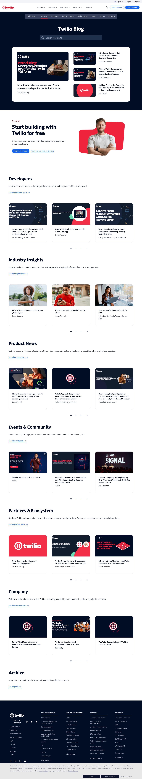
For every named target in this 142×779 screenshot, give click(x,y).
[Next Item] (86, 248)
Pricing (88, 7)
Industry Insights (68, 16)
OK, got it (91, 776)
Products (40, 7)
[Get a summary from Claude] (37, 722)
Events (93, 16)
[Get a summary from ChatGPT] (27, 722)
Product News (82, 16)
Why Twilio (64, 7)
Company (111, 16)
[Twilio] (8, 8)
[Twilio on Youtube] (25, 761)
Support (128, 1)
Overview (44, 16)
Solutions (51, 7)
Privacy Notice (43, 771)
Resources (77, 7)
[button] (71, 248)
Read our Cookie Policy (126, 776)
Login (136, 1)
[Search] (107, 7)
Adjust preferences (110, 776)
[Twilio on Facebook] (11, 761)
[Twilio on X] (16, 761)
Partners (102, 16)
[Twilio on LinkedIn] (21, 761)
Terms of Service (73, 771)
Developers (55, 16)
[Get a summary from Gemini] (32, 722)
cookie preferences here (104, 768)
